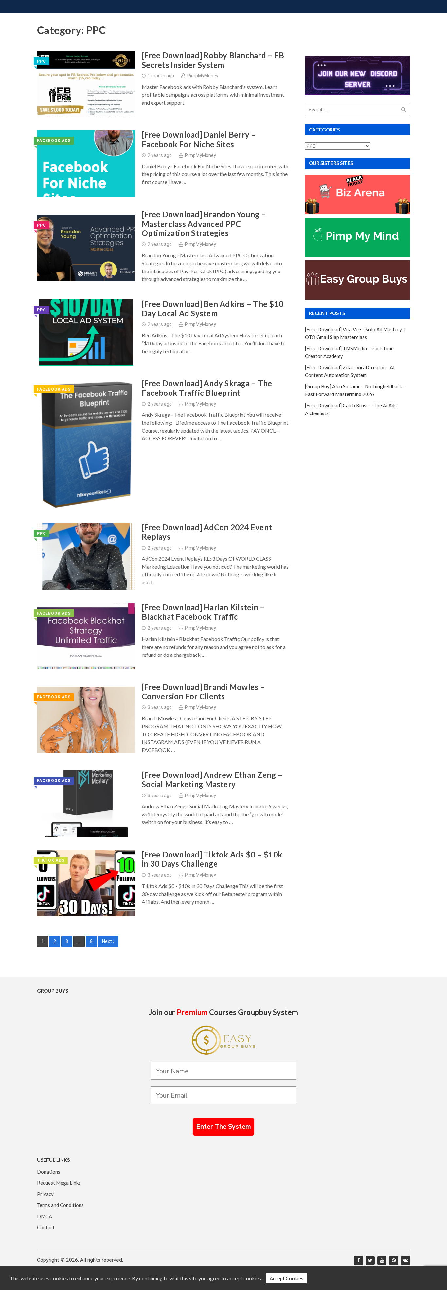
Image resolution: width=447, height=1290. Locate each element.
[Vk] (405, 1260)
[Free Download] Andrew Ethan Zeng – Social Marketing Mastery (212, 779)
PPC (41, 61)
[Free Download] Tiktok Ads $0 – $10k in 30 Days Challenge (212, 859)
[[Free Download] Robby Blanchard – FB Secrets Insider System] (86, 84)
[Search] (403, 109)
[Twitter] (370, 1260)
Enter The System (223, 1126)
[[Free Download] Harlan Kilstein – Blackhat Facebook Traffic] (86, 636)
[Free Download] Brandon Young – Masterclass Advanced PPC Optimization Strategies (204, 224)
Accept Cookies (286, 1278)
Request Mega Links (59, 1183)
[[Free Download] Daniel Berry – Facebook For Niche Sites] (86, 163)
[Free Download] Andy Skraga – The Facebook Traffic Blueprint (207, 388)
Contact (46, 1227)
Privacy (45, 1194)
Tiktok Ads (50, 860)
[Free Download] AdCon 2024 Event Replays (207, 532)
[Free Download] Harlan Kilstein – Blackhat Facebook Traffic (203, 612)
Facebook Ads (54, 140)
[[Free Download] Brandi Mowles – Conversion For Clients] (86, 720)
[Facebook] (358, 1260)
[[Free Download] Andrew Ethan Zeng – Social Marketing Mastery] (86, 803)
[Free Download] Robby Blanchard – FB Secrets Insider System (213, 60)
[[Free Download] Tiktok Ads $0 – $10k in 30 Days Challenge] (86, 883)
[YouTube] (381, 1260)
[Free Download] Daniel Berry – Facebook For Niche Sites (199, 139)
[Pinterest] (393, 1260)
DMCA (44, 1216)
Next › (108, 941)
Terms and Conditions (60, 1205)
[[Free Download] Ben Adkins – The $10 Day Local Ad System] (86, 332)
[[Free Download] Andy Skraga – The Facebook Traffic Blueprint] (86, 444)
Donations (48, 1172)
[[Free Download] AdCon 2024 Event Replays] (86, 556)
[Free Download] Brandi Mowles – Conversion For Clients (203, 691)
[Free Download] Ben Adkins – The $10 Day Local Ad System (212, 308)
